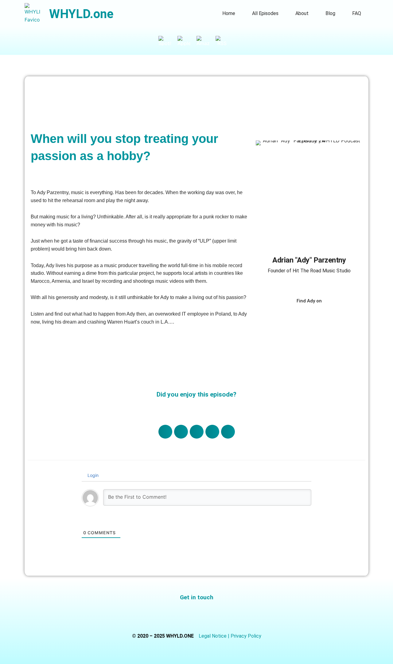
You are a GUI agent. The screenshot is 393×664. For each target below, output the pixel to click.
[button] (165, 432)
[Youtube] (334, 317)
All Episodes (265, 13)
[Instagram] (317, 317)
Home (228, 13)
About (302, 13)
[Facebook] (300, 317)
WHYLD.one (81, 14)
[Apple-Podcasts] (186, 41)
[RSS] (225, 41)
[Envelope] (218, 615)
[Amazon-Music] (206, 41)
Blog (330, 13)
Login (92, 475)
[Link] (283, 317)
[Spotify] (167, 41)
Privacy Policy (246, 636)
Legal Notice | (215, 636)
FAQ (356, 13)
